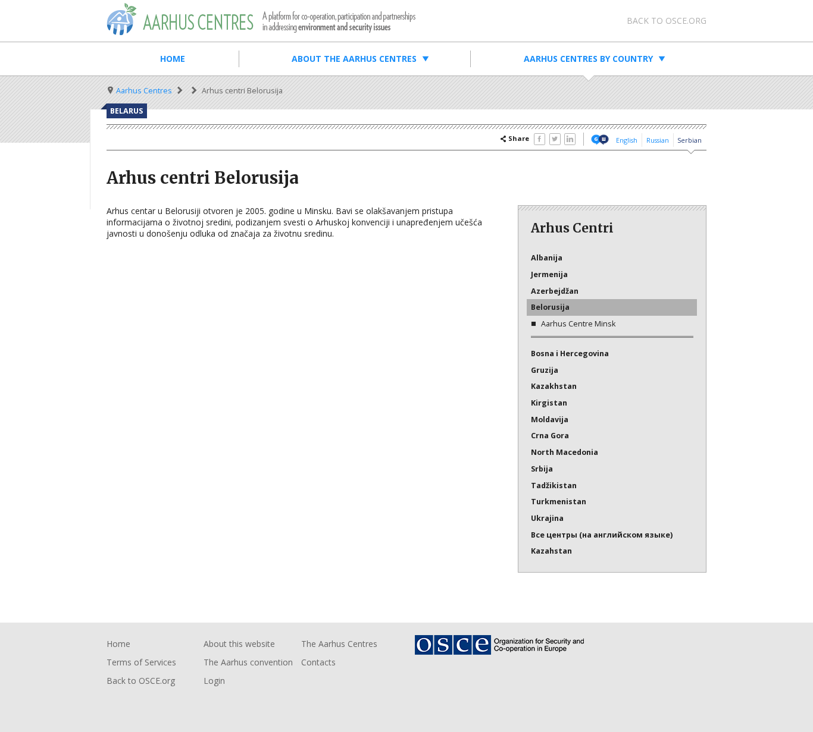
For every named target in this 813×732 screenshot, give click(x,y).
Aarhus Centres (144, 91)
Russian (657, 140)
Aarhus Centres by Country (588, 58)
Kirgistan (549, 403)
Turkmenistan (558, 502)
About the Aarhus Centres (354, 58)
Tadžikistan (554, 485)
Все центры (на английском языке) (602, 535)
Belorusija (550, 307)
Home (172, 58)
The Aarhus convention (248, 662)
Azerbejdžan (555, 291)
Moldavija (549, 419)
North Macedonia (564, 452)
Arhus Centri (261, 19)
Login (214, 680)
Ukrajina (547, 518)
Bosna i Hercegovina (570, 353)
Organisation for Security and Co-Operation (506, 645)
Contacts (318, 662)
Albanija (546, 258)
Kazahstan (551, 551)
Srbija (542, 469)
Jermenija (549, 274)
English (626, 140)
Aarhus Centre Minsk (578, 324)
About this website (239, 643)
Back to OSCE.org (666, 20)
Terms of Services (141, 662)
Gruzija (544, 370)
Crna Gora (550, 436)
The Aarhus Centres (339, 643)
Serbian (689, 140)
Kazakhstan (554, 386)
